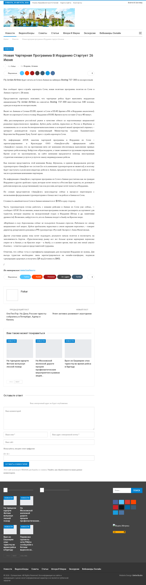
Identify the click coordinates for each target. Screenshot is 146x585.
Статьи (55, 33)
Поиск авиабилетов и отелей (45, 3)
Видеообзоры (26, 33)
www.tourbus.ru (27, 270)
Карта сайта (65, 3)
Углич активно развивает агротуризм (72, 313)
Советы (42, 33)
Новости (10, 33)
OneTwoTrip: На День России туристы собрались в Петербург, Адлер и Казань (26, 316)
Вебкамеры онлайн (110, 33)
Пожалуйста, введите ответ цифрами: (19, 448)
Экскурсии (90, 33)
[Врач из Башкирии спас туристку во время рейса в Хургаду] (78, 348)
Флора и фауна (71, 33)
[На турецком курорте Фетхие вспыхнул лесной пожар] (20, 348)
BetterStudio (137, 575)
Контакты (77, 3)
